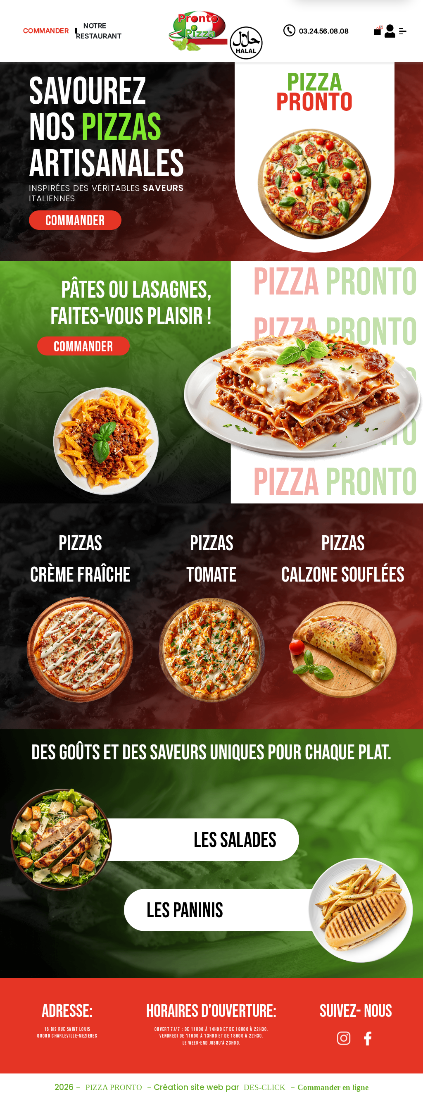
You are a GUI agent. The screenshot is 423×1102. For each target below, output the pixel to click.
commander (75, 221)
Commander (46, 30)
